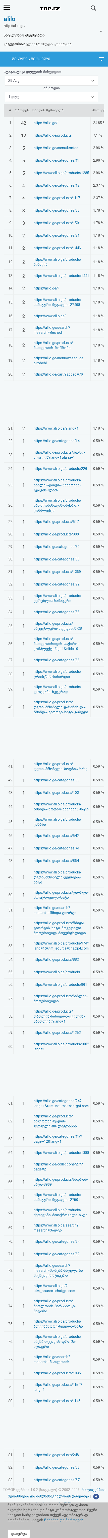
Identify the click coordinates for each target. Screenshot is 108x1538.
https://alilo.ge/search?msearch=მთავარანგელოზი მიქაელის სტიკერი (58, 1271)
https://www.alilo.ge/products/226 (60, 469)
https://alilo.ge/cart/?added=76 (58, 374)
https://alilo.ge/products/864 (56, 861)
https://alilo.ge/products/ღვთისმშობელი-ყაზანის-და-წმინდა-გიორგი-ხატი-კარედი (61, 707)
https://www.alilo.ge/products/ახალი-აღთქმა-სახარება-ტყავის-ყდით (57, 485)
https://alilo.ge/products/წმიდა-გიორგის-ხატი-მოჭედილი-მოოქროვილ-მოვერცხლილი (60, 928)
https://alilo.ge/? (46, 288)
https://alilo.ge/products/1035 (57, 1373)
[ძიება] (94, 8)
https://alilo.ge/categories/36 (57, 1467)
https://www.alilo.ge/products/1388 (61, 1153)
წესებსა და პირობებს (63, 1520)
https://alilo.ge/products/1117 (57, 198)
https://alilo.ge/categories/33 (57, 660)
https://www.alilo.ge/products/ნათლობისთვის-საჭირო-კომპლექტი (57, 505)
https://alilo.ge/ (45, 123)
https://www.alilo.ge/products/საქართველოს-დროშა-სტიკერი (57, 1342)
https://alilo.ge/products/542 (56, 836)
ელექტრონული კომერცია (49, 44)
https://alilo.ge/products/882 (56, 960)
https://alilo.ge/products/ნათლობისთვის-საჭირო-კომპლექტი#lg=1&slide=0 (56, 644)
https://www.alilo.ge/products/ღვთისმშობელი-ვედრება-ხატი (58, 877)
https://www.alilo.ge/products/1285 (61, 173)
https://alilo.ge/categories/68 (57, 210)
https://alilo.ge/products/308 (56, 534)
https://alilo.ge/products (53, 135)
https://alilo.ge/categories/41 (57, 848)
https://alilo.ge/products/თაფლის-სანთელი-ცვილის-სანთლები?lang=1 (59, 1016)
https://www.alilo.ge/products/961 (60, 985)
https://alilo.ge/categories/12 (57, 185)
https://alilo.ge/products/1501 (57, 223)
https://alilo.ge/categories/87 (57, 1480)
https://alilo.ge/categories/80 (57, 547)
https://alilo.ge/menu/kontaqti (57, 148)
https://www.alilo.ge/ (50, 316)
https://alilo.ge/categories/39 (57, 1254)
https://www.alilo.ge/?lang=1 (56, 428)
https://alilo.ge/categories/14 (57, 441)
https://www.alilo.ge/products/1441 (61, 276)
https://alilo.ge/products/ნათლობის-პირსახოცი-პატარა (55, 1306)
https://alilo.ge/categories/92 (57, 584)
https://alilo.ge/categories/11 (56, 160)
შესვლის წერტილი (31, 59)
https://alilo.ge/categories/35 (57, 559)
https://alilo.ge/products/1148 (57, 1401)
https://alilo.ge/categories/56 (57, 780)
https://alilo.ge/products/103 (56, 793)
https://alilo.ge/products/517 (56, 522)
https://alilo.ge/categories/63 (57, 612)
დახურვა (19, 1534)
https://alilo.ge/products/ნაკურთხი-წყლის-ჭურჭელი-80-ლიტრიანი (55, 1121)
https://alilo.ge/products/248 (56, 1455)
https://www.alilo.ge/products (57, 972)
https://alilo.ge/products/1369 (57, 572)
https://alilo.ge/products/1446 (57, 248)
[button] (51, 81)
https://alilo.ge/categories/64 (57, 1242)
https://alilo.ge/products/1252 (57, 1033)
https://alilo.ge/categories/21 (57, 235)
